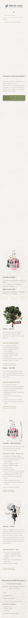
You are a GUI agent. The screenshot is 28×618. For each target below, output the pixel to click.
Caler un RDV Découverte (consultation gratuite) (16, 97)
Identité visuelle (8, 608)
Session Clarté (7, 606)
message (14, 293)
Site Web (6, 610)
